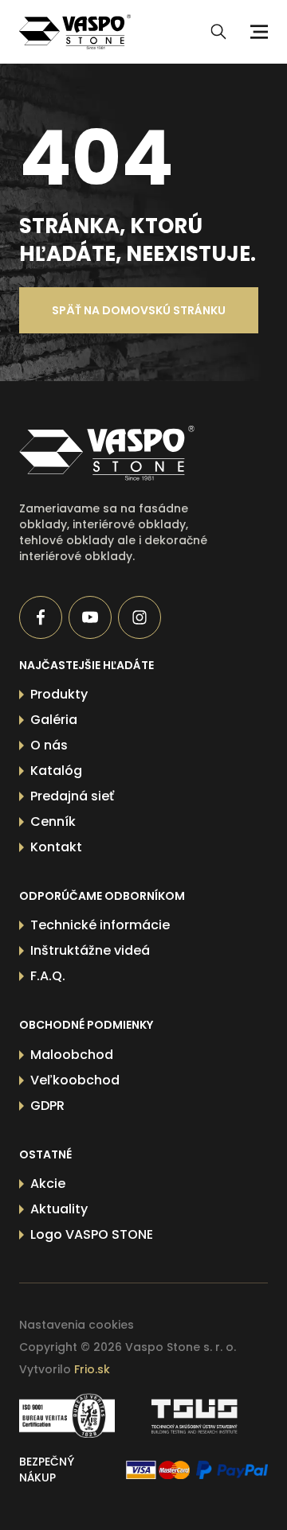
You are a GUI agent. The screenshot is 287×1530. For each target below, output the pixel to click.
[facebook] (40, 617)
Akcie (47, 1183)
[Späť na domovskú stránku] (118, 453)
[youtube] (90, 617)
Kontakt (56, 847)
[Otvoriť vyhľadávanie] (218, 32)
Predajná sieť (72, 796)
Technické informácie (100, 925)
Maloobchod (71, 1054)
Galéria (53, 719)
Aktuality (59, 1209)
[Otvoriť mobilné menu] (257, 32)
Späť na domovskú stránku (139, 310)
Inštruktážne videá (90, 950)
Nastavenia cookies (76, 1325)
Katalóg (56, 770)
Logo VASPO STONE (91, 1234)
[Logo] (75, 31)
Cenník (53, 821)
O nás (49, 745)
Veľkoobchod (75, 1080)
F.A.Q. (47, 976)
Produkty (59, 694)
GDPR (47, 1105)
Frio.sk (92, 1369)
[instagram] (139, 617)
